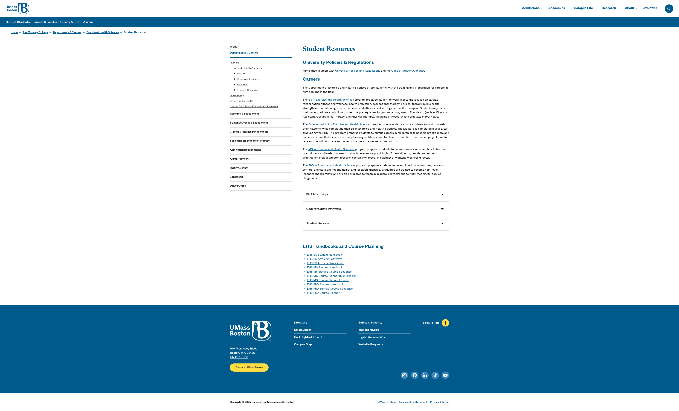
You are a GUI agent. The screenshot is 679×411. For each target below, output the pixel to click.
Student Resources (248, 90)
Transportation (368, 330)
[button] (376, 194)
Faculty (241, 73)
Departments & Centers (67, 32)
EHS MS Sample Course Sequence (329, 272)
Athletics (650, 8)
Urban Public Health (241, 101)
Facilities (242, 84)
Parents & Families (45, 22)
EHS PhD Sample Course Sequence (330, 289)
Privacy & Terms (439, 402)
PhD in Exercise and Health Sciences (332, 165)
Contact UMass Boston (249, 367)
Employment (302, 330)
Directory (300, 322)
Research (609, 8)
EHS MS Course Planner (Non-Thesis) (331, 276)
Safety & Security (370, 322)
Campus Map (303, 344)
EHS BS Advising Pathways (324, 259)
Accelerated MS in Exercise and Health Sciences (339, 124)
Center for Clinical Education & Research (254, 106)
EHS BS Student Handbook (324, 255)
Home (14, 32)
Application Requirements (245, 149)
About (629, 8)
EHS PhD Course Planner (323, 293)
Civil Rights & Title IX (308, 337)
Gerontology (237, 95)
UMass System (387, 402)
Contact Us (236, 177)
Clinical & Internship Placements (249, 131)
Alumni (88, 22)
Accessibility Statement (413, 402)
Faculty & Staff (70, 22)
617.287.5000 (239, 357)
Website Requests (370, 344)
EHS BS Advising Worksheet (325, 263)
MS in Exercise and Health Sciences (331, 149)
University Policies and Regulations (357, 71)
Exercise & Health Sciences (102, 32)
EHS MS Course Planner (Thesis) (328, 280)
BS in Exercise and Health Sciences (331, 100)
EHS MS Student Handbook (325, 267)
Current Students (18, 22)
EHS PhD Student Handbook (325, 284)
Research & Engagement (244, 113)
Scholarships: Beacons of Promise (250, 140)
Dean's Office (238, 186)
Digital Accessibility (371, 337)
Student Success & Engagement (249, 122)
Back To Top (431, 323)
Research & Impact (248, 79)
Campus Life (583, 8)
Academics (556, 8)
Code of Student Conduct (407, 71)
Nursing (234, 62)
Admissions (530, 8)
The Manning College (35, 32)
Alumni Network (239, 159)
